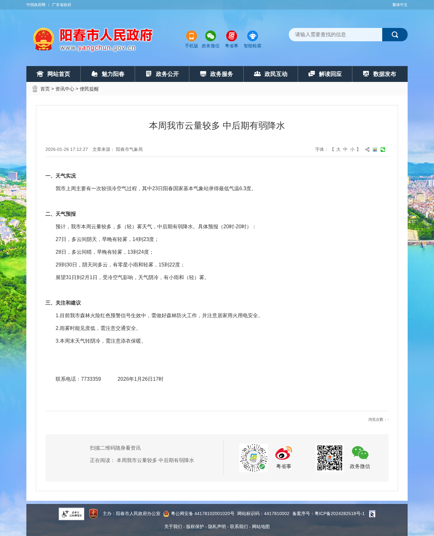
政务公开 (167, 74)
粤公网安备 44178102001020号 (202, 513)
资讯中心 (64, 88)
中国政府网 (35, 5)
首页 (45, 88)
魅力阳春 (113, 74)
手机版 (191, 45)
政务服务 (221, 74)
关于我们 (173, 526)
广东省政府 (61, 5)
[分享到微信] (385, 149)
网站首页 (58, 74)
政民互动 (276, 74)
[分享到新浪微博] (377, 149)
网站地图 (261, 526)
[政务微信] (329, 457)
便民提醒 (89, 88)
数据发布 (384, 74)
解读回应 (330, 74)
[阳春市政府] (93, 39)
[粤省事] (253, 457)
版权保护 (195, 526)
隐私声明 (217, 526)
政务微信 (211, 45)
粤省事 (231, 45)
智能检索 (252, 45)
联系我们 (239, 526)
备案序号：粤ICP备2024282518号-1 (328, 513)
